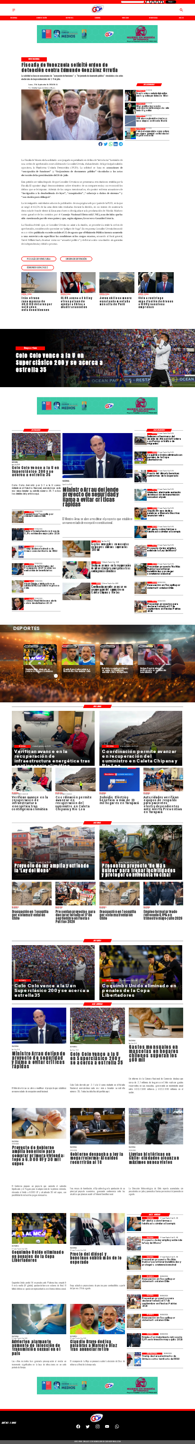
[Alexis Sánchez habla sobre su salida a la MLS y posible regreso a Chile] (18, 586)
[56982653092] (117, 1427)
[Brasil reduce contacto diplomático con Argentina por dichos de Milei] (130, 95)
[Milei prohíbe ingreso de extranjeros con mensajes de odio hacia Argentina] (130, 108)
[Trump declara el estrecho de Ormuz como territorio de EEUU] (18, 552)
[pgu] (18, 569)
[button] (38, 259)
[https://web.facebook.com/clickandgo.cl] (78, 1427)
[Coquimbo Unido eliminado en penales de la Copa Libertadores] (140, 457)
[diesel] (140, 476)
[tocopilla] (140, 588)
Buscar (170, 2)
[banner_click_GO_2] (97, 43)
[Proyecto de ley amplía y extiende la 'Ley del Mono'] (140, 551)
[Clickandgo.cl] (14, 11)
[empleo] (18, 534)
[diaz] (140, 513)
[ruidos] (140, 569)
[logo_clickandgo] (97, 13)
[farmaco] (140, 532)
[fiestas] (140, 606)
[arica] (140, 439)
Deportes (31, 646)
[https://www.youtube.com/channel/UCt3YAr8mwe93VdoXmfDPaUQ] (107, 1427)
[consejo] (18, 604)
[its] (140, 495)
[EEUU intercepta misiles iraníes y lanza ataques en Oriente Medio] (130, 120)
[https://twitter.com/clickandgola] (87, 1427)
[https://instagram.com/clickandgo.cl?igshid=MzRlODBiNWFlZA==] (97, 1427)
